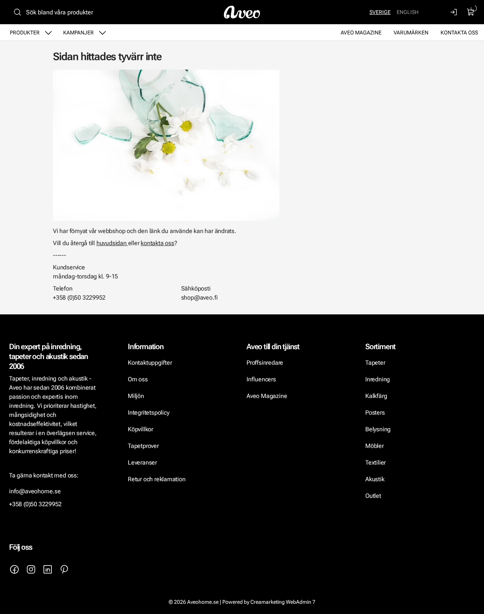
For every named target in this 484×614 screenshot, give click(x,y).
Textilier (375, 462)
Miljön (136, 395)
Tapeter (375, 362)
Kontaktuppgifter (150, 362)
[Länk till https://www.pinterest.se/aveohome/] (64, 569)
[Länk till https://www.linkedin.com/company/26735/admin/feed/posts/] (47, 569)
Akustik (375, 479)
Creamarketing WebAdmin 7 (282, 602)
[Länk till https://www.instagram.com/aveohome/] (31, 569)
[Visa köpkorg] (470, 12)
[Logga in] (454, 12)
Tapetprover (143, 445)
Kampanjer (78, 33)
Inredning (377, 379)
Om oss (138, 379)
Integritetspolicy (148, 412)
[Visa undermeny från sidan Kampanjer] (102, 32)
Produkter (25, 33)
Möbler (374, 445)
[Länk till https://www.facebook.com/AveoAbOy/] (14, 569)
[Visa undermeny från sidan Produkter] (48, 32)
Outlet (373, 495)
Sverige (380, 12)
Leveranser (142, 462)
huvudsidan (111, 243)
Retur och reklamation (157, 479)
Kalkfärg (376, 395)
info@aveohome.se (35, 491)
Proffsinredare (265, 362)
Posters (375, 412)
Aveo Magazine (361, 33)
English (408, 12)
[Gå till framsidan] (242, 12)
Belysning (378, 429)
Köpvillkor (141, 429)
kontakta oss (157, 243)
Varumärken (411, 33)
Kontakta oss (459, 33)
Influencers (261, 379)
